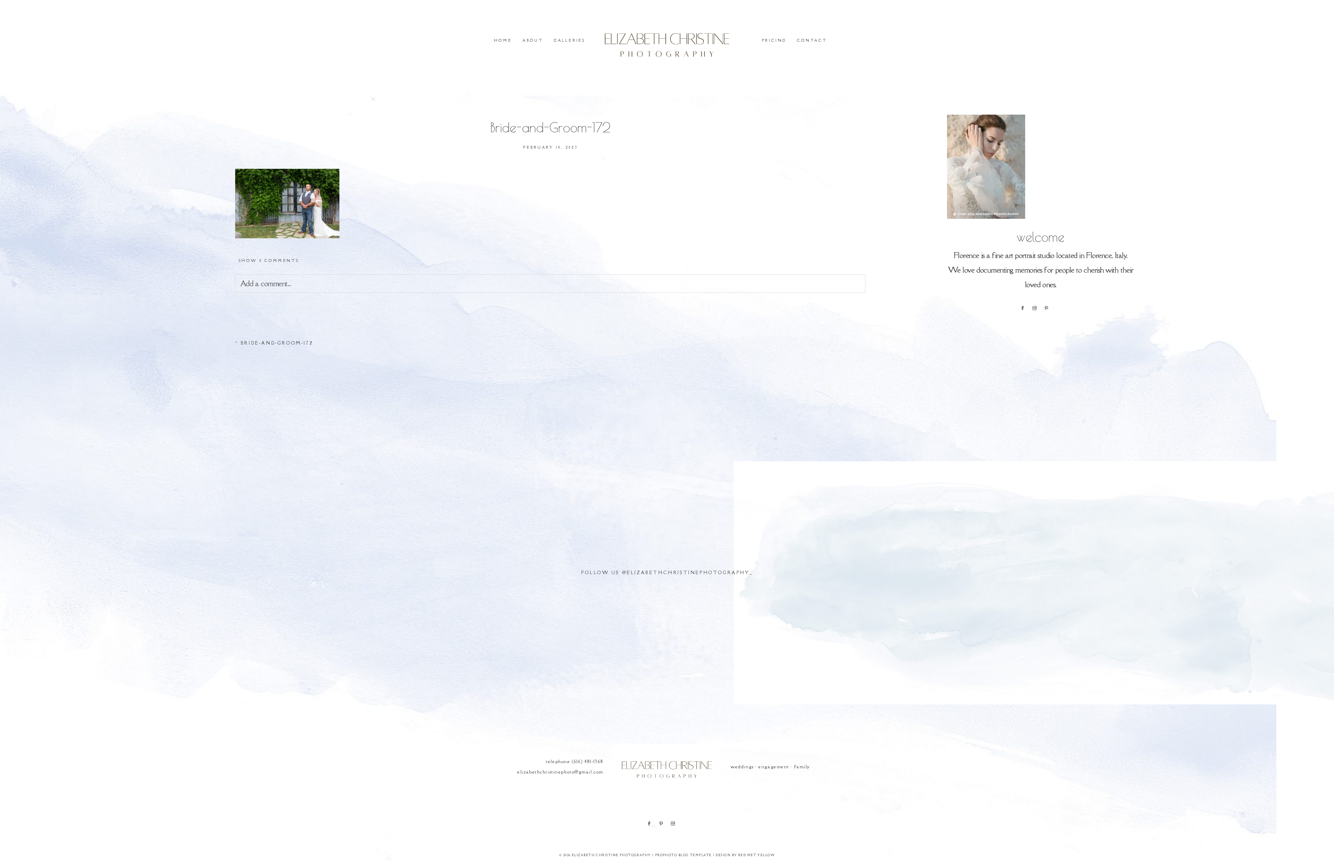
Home (503, 40)
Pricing (774, 40)
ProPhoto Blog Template (683, 855)
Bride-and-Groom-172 (277, 343)
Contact (812, 40)
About (532, 40)
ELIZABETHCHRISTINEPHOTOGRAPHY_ (690, 573)
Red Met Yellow (756, 855)
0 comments (269, 260)
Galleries (569, 40)
